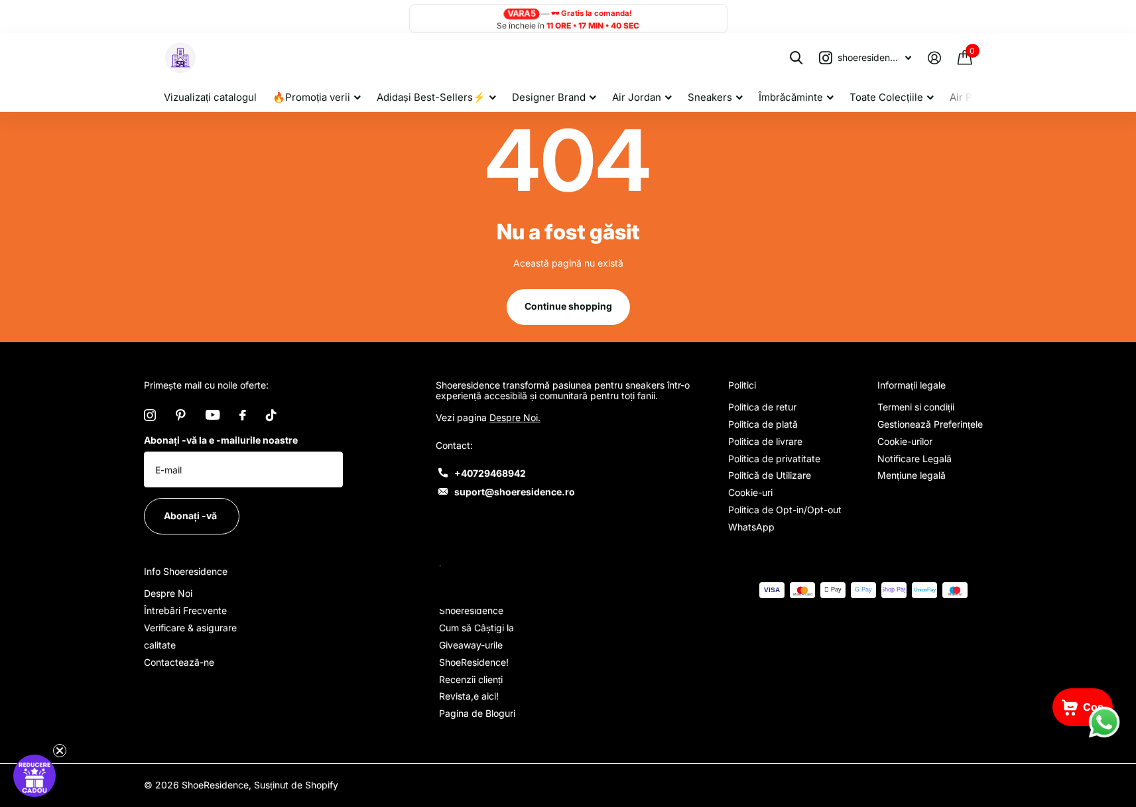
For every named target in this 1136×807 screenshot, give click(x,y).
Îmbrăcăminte (791, 97)
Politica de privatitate (774, 458)
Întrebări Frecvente (185, 610)
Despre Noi (168, 593)
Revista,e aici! (469, 696)
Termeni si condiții (915, 406)
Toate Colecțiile (886, 97)
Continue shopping (568, 306)
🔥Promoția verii (311, 97)
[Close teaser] (59, 750)
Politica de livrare (765, 441)
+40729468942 (490, 473)
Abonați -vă (191, 515)
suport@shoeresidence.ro (514, 491)
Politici (742, 385)
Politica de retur (762, 406)
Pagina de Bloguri (477, 713)
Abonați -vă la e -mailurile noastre (221, 440)
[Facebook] (242, 415)
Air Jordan (636, 97)
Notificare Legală (914, 458)
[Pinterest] (181, 415)
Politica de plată (763, 424)
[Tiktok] (271, 415)
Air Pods (969, 97)
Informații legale (911, 385)
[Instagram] (150, 415)
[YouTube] (213, 415)
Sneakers (710, 97)
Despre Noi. (514, 417)
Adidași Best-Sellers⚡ (431, 97)
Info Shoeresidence (185, 571)
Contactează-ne (179, 662)
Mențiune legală (911, 475)
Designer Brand (549, 97)
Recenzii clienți (471, 679)
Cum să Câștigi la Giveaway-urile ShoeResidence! (476, 645)
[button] (34, 776)
